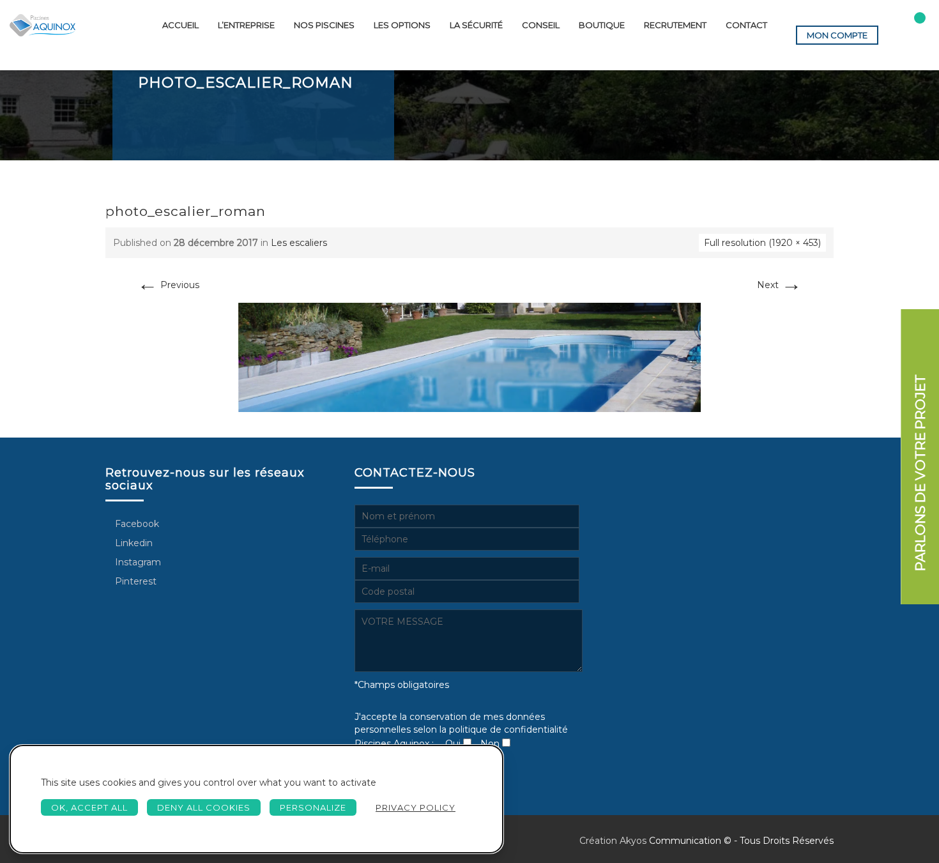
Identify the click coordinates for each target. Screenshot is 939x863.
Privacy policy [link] (415, 807)
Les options (402, 25)
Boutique (602, 25)
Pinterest (134, 581)
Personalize (313, 807)
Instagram (136, 562)
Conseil (541, 25)
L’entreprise (246, 25)
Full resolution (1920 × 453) (762, 242)
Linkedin (132, 543)
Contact (746, 25)
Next (779, 285)
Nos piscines (324, 25)
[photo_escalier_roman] (469, 356)
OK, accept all (89, 807)
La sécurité (476, 25)
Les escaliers (299, 242)
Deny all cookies (203, 807)
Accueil (180, 25)
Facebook (135, 524)
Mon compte (837, 35)
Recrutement (675, 25)
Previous (168, 285)
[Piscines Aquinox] (42, 25)
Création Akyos (612, 840)
